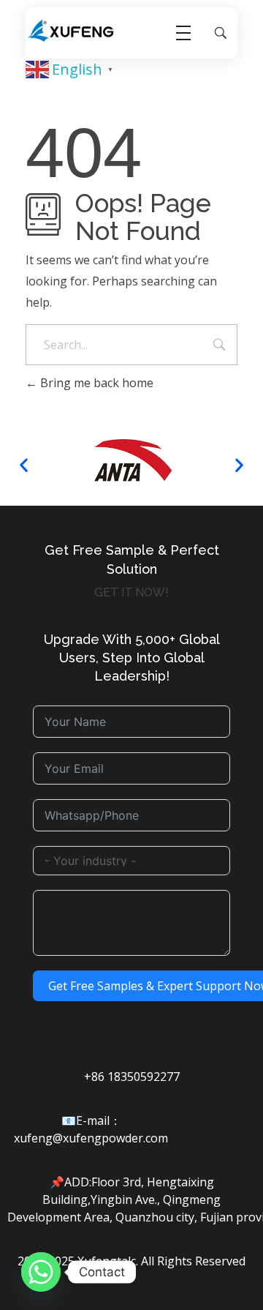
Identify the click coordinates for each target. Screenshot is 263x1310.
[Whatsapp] (41, 1272)
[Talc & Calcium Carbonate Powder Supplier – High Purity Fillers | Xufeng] (71, 31)
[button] (24, 465)
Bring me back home (95, 383)
